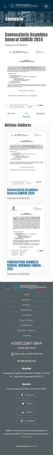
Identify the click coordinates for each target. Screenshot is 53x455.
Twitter (29, 403)
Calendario (27, 315)
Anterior (11, 113)
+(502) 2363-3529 (26, 348)
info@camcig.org (26, 360)
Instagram (29, 420)
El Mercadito (26, 325)
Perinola (33, 446)
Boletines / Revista (26, 330)
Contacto (26, 335)
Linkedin (29, 412)
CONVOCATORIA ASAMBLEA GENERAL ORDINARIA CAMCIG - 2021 (25, 265)
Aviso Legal (26, 437)
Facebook (29, 394)
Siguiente (40, 113)
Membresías (26, 309)
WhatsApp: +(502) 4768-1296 (29, 353)
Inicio (26, 294)
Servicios (26, 304)
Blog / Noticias (26, 320)
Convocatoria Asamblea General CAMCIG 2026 (22, 191)
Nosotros (26, 299)
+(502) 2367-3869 (26, 343)
